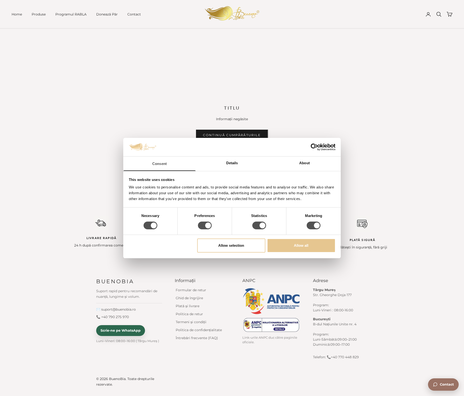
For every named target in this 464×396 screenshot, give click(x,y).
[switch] (205, 225)
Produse (39, 14)
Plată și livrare (187, 306)
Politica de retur (189, 314)
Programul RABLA (71, 14)
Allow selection (231, 245)
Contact (134, 14)
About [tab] (304, 163)
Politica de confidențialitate (199, 330)
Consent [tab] (159, 164)
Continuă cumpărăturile (232, 135)
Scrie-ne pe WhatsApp (121, 330)
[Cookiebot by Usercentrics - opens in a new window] (314, 147)
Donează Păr (107, 14)
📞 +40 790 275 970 (112, 317)
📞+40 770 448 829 (343, 357)
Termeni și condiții (191, 322)
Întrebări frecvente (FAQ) (197, 338)
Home (17, 14)
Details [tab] (232, 163)
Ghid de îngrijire (189, 298)
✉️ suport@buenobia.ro (116, 309)
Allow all (301, 245)
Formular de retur (191, 290)
